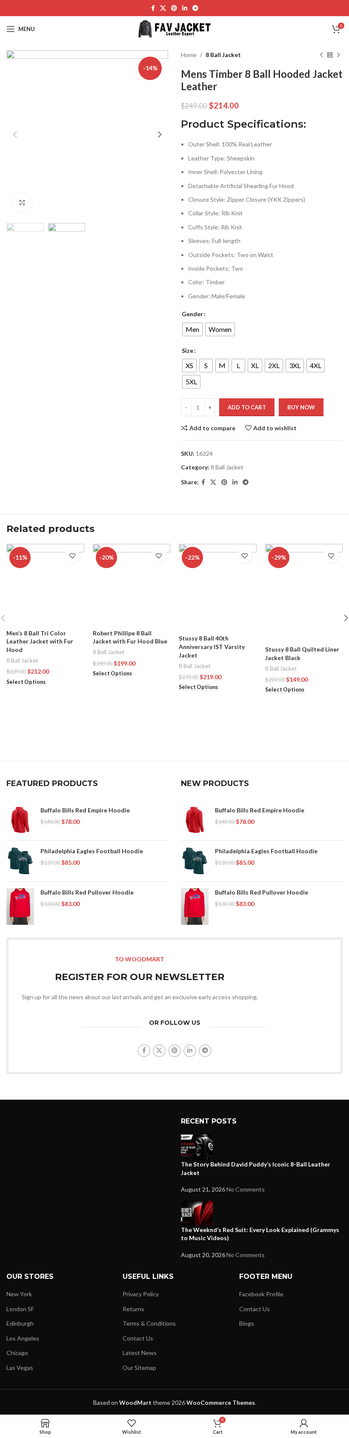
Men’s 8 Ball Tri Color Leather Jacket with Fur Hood (39, 641)
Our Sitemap (139, 1367)
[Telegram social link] (195, 8)
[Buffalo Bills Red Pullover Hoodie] (20, 906)
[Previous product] (321, 55)
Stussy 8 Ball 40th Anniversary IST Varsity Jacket (212, 646)
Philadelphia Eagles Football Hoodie (91, 851)
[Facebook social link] (153, 8)
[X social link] (163, 8)
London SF (20, 1308)
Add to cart (247, 407)
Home (189, 54)
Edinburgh (20, 1323)
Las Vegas (19, 1367)
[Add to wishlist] (72, 555)
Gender (192, 313)
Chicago (17, 1352)
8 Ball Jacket (223, 54)
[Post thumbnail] (197, 1146)
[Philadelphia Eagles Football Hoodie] (20, 861)
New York (19, 1294)
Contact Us (138, 1338)
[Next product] (338, 55)
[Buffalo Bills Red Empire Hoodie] (20, 820)
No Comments (245, 1189)
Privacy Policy (141, 1294)
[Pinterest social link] (174, 8)
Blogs (246, 1323)
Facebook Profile (261, 1294)
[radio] (192, 329)
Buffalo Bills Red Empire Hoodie (85, 810)
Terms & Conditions (149, 1323)
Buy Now (301, 407)
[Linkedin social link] (185, 8)
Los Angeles (22, 1338)
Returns (133, 1308)
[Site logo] (175, 28)
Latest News (140, 1352)
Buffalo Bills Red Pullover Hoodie (87, 892)
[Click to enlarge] (22, 202)
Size (187, 350)
